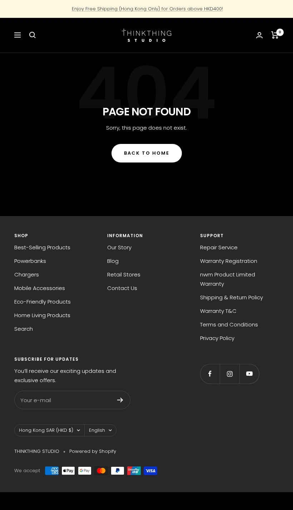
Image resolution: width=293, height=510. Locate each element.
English (97, 430)
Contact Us (122, 288)
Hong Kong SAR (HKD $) (46, 430)
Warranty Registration (228, 261)
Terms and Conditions (229, 324)
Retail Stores (123, 274)
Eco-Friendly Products (42, 301)
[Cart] (275, 35)
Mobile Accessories (39, 288)
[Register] (120, 400)
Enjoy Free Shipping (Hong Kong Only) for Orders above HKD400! (147, 8)
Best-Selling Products (42, 247)
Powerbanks (30, 261)
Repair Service (219, 247)
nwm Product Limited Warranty (227, 279)
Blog (113, 261)
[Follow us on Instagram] (229, 374)
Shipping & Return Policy (231, 297)
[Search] (32, 35)
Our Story (119, 247)
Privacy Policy (217, 338)
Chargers (26, 274)
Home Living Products (42, 315)
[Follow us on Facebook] (210, 374)
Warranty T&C (218, 311)
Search (23, 328)
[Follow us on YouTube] (249, 374)
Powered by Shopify (92, 451)
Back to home (146, 153)
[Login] (259, 35)
